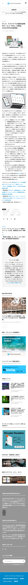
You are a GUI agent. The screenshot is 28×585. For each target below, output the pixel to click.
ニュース (7, 12)
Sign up (23, 561)
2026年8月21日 (15, 403)
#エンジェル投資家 (6, 211)
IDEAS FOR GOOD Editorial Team (8, 322)
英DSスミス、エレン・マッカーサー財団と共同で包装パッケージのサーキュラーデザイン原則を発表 (14, 198)
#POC (9, 209)
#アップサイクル (15, 209)
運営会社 (22, 578)
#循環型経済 (12, 214)
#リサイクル (5, 214)
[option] (14, 310)
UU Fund (10, 528)
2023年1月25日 (11, 30)
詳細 (21, 538)
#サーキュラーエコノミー (16, 211)
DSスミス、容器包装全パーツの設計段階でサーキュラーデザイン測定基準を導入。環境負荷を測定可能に (14, 192)
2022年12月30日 (17, 322)
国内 (12, 12)
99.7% (18, 173)
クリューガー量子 (5, 30)
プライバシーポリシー (7, 581)
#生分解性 (18, 214)
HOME (3, 12)
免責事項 (16, 581)
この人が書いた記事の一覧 (14, 282)
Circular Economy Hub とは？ (10, 578)
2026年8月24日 (16, 391)
